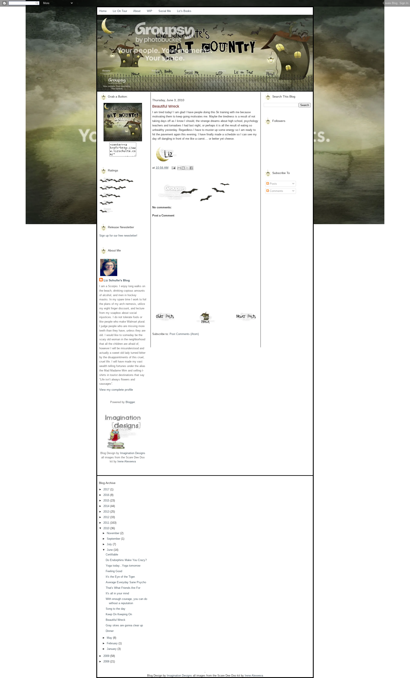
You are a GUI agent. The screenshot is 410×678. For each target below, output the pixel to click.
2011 (106, 522)
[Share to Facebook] (191, 168)
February (113, 643)
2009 (106, 656)
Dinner (110, 631)
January (112, 648)
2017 (106, 489)
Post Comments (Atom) (184, 334)
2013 (106, 511)
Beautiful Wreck (115, 619)
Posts (273, 183)
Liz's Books (184, 11)
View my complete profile (116, 389)
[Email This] (179, 168)
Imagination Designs (132, 453)
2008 (106, 661)
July (110, 544)
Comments (276, 191)
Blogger (130, 402)
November (113, 533)
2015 (106, 500)
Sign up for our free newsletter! (118, 235)
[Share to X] (187, 168)
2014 (106, 506)
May (110, 637)
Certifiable (112, 554)
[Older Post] (165, 321)
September (114, 538)
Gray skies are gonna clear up (124, 625)
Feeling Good (114, 571)
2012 (106, 517)
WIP (149, 11)
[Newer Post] (246, 321)
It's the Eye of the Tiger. (120, 576)
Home (103, 11)
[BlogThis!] (183, 168)
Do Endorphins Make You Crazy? (126, 560)
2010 (106, 528)
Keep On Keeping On (119, 614)
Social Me (164, 11)
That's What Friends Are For (123, 587)
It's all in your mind (117, 593)
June (110, 549)
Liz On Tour (120, 11)
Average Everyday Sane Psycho (126, 582)
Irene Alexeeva (126, 461)
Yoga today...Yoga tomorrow (123, 565)
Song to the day (115, 608)
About (137, 11)
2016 (106, 495)
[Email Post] (173, 167)
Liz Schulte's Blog (117, 280)
